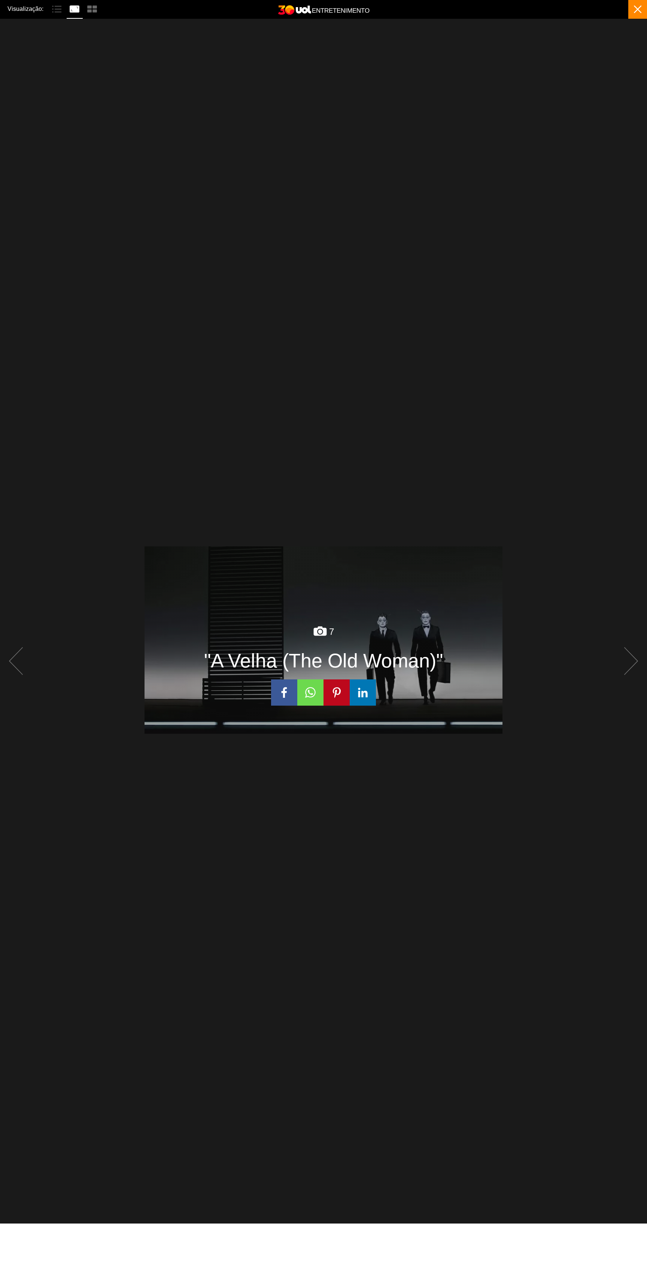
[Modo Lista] (58, 8)
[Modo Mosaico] (92, 8)
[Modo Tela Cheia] (75, 8)
